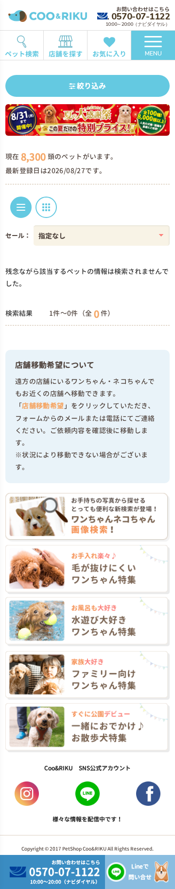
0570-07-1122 (140, 16)
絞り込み (90, 86)
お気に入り (109, 53)
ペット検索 (22, 53)
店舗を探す (66, 53)
